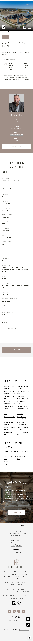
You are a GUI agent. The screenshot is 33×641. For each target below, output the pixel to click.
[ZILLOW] (23, 611)
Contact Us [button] (16, 512)
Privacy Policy (24, 630)
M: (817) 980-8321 (16, 535)
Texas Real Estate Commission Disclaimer (16, 591)
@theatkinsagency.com (18, 533)
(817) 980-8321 (16, 128)
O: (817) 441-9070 (16, 537)
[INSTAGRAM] (14, 611)
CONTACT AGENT (16, 146)
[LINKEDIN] (18, 611)
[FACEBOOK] (9, 611)
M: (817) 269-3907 (16, 544)
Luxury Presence (21, 621)
